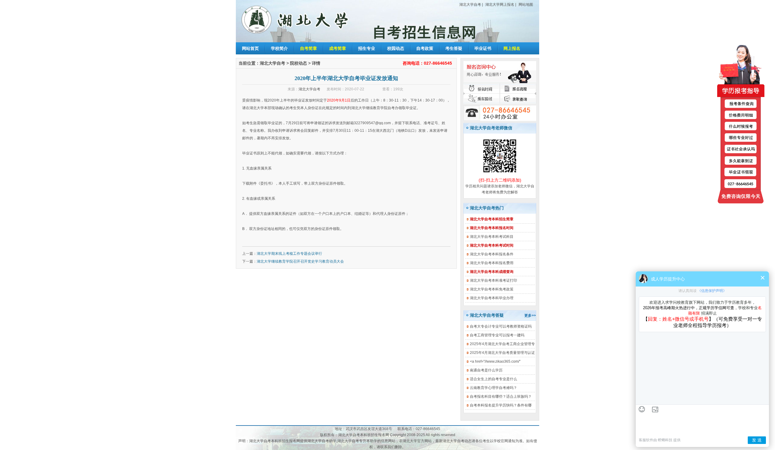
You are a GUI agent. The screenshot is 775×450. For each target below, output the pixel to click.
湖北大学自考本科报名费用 (491, 263)
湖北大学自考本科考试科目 (491, 237)
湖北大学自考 (470, 4)
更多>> (530, 315)
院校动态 (298, 63)
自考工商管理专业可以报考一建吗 (497, 335)
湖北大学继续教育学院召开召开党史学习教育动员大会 (300, 261)
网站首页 (250, 48)
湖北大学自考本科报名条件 (491, 254)
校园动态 (395, 48)
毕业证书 (482, 48)
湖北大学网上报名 (499, 4)
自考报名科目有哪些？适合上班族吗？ (501, 396)
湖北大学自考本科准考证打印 (493, 280)
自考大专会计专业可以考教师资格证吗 (501, 326)
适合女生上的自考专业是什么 (493, 379)
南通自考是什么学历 (486, 370)
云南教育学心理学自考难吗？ (493, 388)
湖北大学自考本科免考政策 (491, 289)
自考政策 (424, 48)
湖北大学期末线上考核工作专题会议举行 (289, 253)
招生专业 (366, 48)
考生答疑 (453, 48)
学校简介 (279, 48)
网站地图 (526, 4)
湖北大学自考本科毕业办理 (491, 298)
